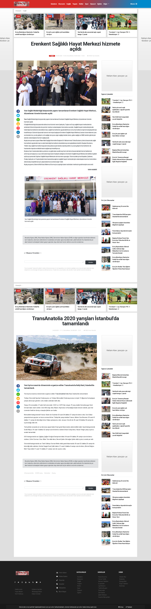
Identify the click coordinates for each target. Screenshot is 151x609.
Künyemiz (62, 588)
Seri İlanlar (101, 592)
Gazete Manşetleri (104, 597)
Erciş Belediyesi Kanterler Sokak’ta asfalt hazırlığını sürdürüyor (120, 126)
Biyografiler (123, 581)
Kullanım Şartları (37, 589)
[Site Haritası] (37, 582)
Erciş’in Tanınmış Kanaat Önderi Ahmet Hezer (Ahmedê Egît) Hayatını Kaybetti (122, 159)
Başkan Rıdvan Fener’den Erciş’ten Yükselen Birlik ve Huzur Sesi (121, 240)
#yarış (54, 473)
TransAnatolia (60, 394)
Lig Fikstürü (101, 586)
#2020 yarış (39, 473)
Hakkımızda (18, 589)
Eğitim (99, 4)
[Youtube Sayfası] (26, 582)
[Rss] (33, 582)
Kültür (81, 4)
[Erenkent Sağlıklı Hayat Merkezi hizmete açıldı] (56, 83)
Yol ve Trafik (102, 579)
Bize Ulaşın (62, 591)
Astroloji (121, 586)
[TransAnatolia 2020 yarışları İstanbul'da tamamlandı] (56, 357)
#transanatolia (29, 473)
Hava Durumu (102, 577)
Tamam (129, 607)
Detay (121, 607)
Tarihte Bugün (102, 588)
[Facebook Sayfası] (16, 582)
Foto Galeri (63, 572)
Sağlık (68, 4)
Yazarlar (62, 580)
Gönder (90, 262)
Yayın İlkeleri (19, 591)
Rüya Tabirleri (123, 583)
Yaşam (75, 4)
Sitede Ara (122, 577)
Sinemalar (101, 590)
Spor (87, 4)
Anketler (122, 579)
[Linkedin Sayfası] (30, 582)
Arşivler (61, 584)
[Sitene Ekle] (41, 582)
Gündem (54, 4)
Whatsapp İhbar (37, 591)
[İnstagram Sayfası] (23, 582)
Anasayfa (18, 11)
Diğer (105, 4)
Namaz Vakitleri (103, 581)
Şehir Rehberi (102, 595)
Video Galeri (63, 576)
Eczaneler (101, 583)
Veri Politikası (19, 594)
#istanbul (47, 473)
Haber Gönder (36, 594)
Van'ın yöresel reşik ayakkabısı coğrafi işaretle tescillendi (121, 110)
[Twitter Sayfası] (19, 582)
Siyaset (93, 4)
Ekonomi (61, 4)
